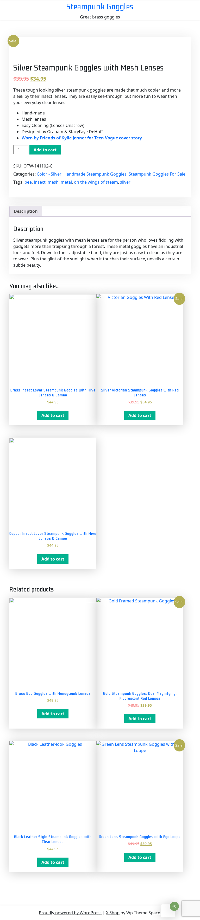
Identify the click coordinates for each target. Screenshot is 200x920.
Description (26, 211)
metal (66, 182)
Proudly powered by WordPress (70, 913)
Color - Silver (49, 174)
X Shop (113, 913)
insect (40, 182)
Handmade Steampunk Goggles (95, 174)
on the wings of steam (96, 182)
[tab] (25, 211)
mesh (53, 182)
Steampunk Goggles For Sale (157, 174)
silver (125, 182)
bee (28, 182)
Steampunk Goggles (100, 6)
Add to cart (45, 150)
